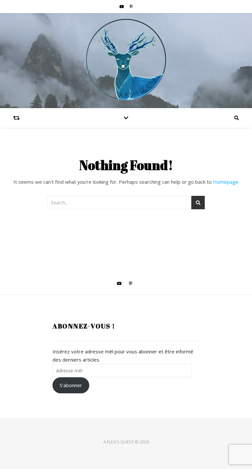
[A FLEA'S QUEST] (126, 60)
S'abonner (71, 385)
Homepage (226, 181)
